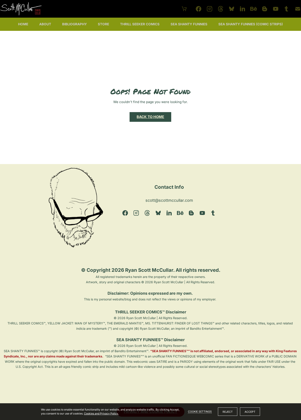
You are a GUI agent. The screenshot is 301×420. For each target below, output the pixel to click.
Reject (228, 411)
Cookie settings (200, 411)
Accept (250, 411)
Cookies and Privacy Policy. (101, 413)
